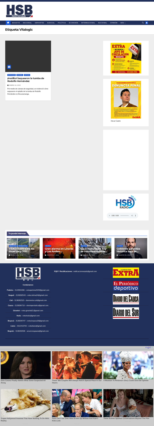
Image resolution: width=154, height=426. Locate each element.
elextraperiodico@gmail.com (37, 305)
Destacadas (11, 75)
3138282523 (19, 300)
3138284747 (20, 321)
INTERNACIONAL (88, 23)
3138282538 (20, 331)
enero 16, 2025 (15, 85)
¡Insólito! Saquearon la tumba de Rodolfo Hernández (25, 79)
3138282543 (21, 295)
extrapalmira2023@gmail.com (37, 290)
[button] (143, 23)
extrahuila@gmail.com (31, 316)
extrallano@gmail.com (37, 326)
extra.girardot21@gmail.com (32, 310)
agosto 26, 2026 (17, 255)
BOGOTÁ (16, 23)
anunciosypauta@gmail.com (38, 331)
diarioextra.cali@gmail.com (36, 300)
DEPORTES (39, 23)
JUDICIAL (51, 23)
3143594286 (20, 290)
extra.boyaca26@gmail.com (38, 321)
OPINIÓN (113, 23)
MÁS (122, 23)
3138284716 (20, 305)
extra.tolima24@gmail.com (37, 295)
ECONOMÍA (73, 23)
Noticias (27, 75)
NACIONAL (27, 23)
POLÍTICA (62, 23)
